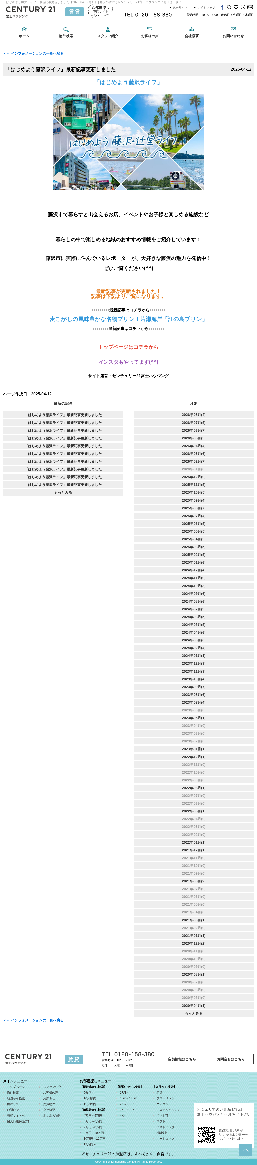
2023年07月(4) (194, 702)
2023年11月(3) (194, 671)
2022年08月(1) (194, 788)
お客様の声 (150, 36)
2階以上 (161, 1133)
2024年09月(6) (194, 594)
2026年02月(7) (194, 461)
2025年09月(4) (194, 500)
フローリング (165, 1098)
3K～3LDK (127, 1110)
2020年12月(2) (194, 943)
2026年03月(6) (194, 454)
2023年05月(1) (194, 718)
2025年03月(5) (194, 547)
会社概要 (192, 36)
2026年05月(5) (194, 438)
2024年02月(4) (194, 648)
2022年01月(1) (194, 842)
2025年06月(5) (194, 524)
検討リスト (14, 1104)
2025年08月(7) (194, 508)
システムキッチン (168, 1110)
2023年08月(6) (194, 695)
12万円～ (90, 1144)
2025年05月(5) (194, 531)
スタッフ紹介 (107, 36)
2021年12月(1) (194, 850)
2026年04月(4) (194, 446)
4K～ (123, 1115)
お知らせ (49, 1098)
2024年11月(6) (194, 578)
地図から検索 (16, 1098)
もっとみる (63, 492)
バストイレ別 (165, 1127)
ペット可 (162, 1115)
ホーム (24, 36)
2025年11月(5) (194, 485)
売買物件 (49, 1104)
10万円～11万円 (95, 1138)
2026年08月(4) (194, 415)
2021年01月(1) (194, 936)
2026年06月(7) (194, 430)
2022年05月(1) (194, 811)
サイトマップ (206, 7)
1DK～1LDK (128, 1098)
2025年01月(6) (194, 562)
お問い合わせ (233, 36)
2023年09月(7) (194, 687)
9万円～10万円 (94, 1133)
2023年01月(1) (194, 749)
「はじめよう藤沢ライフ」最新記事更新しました (63, 415)
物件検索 (66, 36)
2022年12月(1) (194, 757)
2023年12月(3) (194, 663)
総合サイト (180, 7)
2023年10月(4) (194, 679)
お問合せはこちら (231, 1059)
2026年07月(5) (194, 423)
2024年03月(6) (194, 640)
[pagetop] (245, 1150)
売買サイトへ (16, 1115)
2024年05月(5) (194, 625)
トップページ (16, 1087)
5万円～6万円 (93, 1121)
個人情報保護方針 (19, 1121)
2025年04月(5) (194, 539)
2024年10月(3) (194, 586)
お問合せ (13, 1110)
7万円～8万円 (93, 1127)
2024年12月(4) (194, 570)
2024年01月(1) (194, 656)
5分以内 (89, 1092)
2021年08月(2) (194, 881)
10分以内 (90, 1098)
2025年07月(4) (194, 516)
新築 (159, 1092)
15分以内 (90, 1104)
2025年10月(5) (194, 492)
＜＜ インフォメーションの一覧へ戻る (33, 53)
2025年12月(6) (194, 477)
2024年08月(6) (194, 601)
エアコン (162, 1104)
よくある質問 (52, 1115)
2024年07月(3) (194, 609)
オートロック (165, 1138)
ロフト (160, 1121)
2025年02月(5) (194, 555)
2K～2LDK (127, 1104)
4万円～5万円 (93, 1115)
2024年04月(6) (194, 632)
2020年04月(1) (194, 1006)
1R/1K (124, 1092)
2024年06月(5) (194, 617)
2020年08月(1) (194, 974)
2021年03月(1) (194, 920)
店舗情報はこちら (182, 1059)
